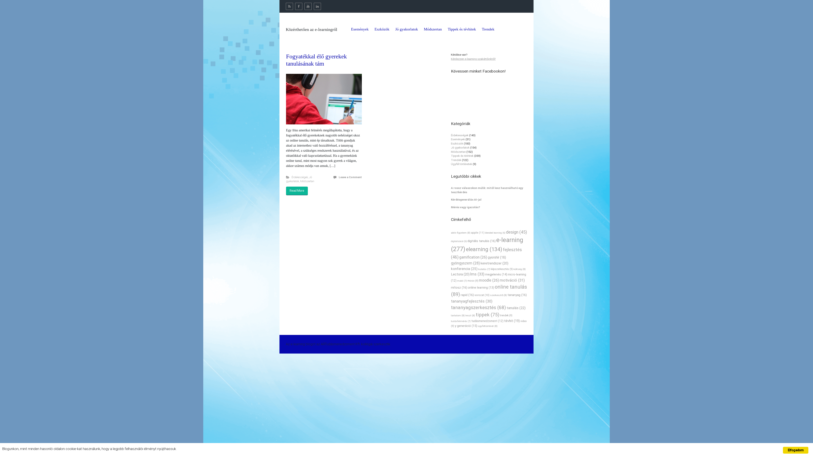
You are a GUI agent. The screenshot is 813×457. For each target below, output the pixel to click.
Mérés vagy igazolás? (465, 207)
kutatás (484, 269)
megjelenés (496, 274)
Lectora (460, 274)
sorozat (481, 295)
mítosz (459, 287)
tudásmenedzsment (487, 321)
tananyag (517, 295)
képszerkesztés (502, 269)
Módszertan (307, 181)
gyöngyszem (465, 263)
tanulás (516, 308)
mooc (472, 280)
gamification (473, 257)
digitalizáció (459, 241)
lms (477, 274)
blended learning (495, 232)
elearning (484, 249)
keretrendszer (494, 263)
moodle (489, 280)
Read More (297, 190)
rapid (467, 295)
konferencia (464, 269)
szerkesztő (498, 295)
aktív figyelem (460, 232)
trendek (506, 315)
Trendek (456, 160)
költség (519, 269)
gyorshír (497, 257)
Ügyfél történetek (461, 164)
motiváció (512, 280)
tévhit (512, 321)
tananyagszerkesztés (478, 307)
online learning (481, 287)
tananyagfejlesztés (471, 301)
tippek (487, 315)
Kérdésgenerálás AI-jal (466, 199)
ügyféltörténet (488, 326)
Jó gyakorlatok (460, 147)
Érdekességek (300, 177)
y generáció (466, 326)
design (516, 232)
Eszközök (457, 143)
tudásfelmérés (461, 321)
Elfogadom (796, 450)
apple (477, 232)
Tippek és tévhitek (462, 155)
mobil (462, 280)
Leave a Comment (350, 177)
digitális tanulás (481, 241)
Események (458, 139)
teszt (470, 315)
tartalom (458, 315)
